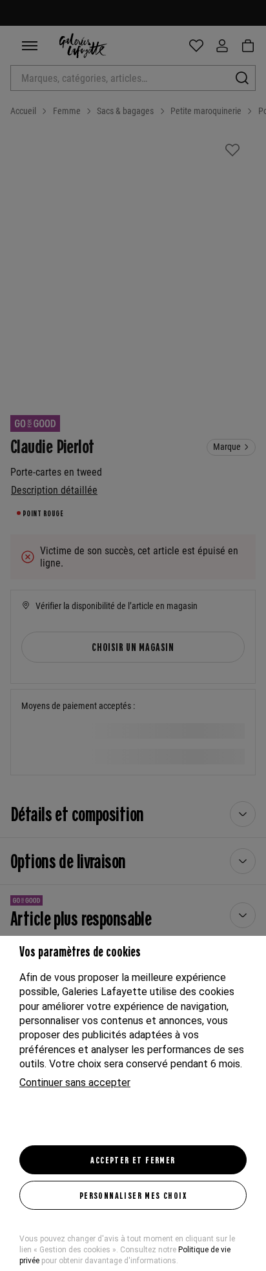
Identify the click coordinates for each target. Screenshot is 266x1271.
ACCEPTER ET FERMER (132, 1159)
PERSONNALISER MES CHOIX (133, 1195)
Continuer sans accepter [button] (74, 1082)
